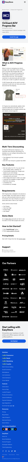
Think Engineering (7, 447)
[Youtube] (15, 451)
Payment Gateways (7, 400)
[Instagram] (6, 451)
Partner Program (6, 442)
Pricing (4, 412)
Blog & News (5, 414)
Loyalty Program (6, 392)
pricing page (22, 239)
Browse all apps (5, 9)
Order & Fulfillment (7, 397)
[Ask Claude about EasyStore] (6, 429)
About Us (4, 436)
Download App (6, 405)
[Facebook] (3, 451)
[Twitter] (12, 451)
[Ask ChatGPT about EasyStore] (3, 429)
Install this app (14, 37)
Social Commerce (6, 369)
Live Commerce (6, 375)
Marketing (7, 361)
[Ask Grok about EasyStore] (15, 429)
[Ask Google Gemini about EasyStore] (9, 429)
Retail (6, 358)
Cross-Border (5, 380)
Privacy (17, 454)
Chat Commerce (6, 377)
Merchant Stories (6, 420)
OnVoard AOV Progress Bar (16, 9)
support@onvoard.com (9, 251)
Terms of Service (12, 454)
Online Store (5, 386)
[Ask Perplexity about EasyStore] (12, 429)
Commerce (7, 355)
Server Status (5, 422)
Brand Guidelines (6, 439)
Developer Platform (7, 444)
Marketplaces (5, 372)
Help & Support (6, 417)
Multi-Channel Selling (7, 367)
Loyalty (6, 364)
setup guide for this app (13, 231)
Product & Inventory (7, 395)
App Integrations (6, 403)
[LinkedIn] (9, 451)
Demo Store (8, 219)
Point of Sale (5, 389)
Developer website (8, 250)
